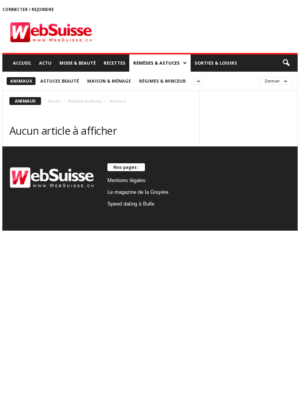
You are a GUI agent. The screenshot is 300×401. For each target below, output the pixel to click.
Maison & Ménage (109, 81)
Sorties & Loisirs (216, 63)
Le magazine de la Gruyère (137, 192)
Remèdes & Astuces (156, 63)
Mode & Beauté (77, 63)
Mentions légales (126, 180)
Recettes (114, 63)
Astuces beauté (59, 81)
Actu (45, 63)
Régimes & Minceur (162, 81)
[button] (286, 63)
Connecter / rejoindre (28, 9)
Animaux (21, 81)
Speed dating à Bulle (130, 204)
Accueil (22, 63)
